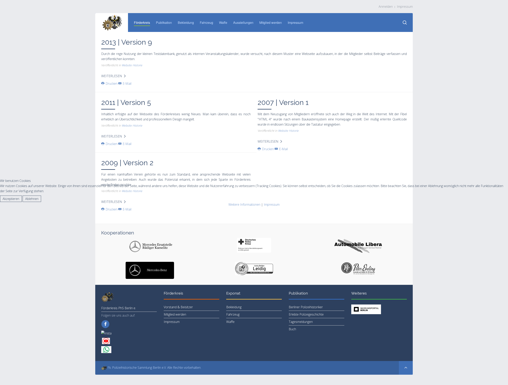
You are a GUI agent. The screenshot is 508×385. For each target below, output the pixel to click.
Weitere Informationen (244, 204)
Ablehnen (31, 199)
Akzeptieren (11, 199)
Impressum (272, 204)
